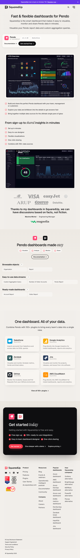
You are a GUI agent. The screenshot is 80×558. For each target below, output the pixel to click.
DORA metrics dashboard (57, 501)
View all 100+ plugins (39, 391)
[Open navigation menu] (73, 7)
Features (26, 475)
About (41, 501)
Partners (42, 507)
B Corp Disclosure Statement (13, 539)
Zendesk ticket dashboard (57, 515)
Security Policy (9, 547)
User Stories (27, 482)
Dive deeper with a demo (34, 446)
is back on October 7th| (39, 2)
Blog (40, 472)
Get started (15, 446)
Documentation (9, 43)
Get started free (26, 44)
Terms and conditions (11, 544)
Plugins (25, 478)
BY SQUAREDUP (15, 39)
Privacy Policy (9, 549)
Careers (41, 504)
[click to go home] (14, 7)
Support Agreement (11, 542)
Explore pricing (54, 446)
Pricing (25, 472)
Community (43, 492)
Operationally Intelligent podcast (43, 483)
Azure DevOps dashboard (57, 487)
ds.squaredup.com (29, 485)
